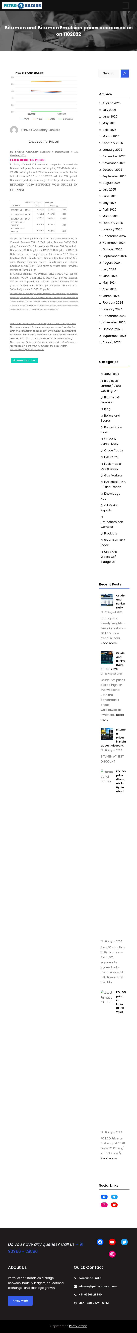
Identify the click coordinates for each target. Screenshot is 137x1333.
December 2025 (114, 156)
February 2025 (113, 223)
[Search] (125, 74)
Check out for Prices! (44, 142)
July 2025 (109, 190)
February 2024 (113, 303)
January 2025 (112, 229)
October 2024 (112, 249)
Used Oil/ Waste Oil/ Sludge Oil (109, 557)
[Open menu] (126, 6)
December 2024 (114, 236)
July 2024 (109, 269)
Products (110, 533)
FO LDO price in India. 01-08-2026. (121, 1002)
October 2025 (112, 170)
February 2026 (113, 143)
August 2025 (111, 183)
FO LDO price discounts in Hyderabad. (121, 781)
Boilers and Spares (110, 418)
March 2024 (111, 296)
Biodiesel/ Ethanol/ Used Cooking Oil (111, 386)
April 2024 (110, 289)
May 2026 (109, 123)
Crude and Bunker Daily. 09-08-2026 (113, 661)
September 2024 (115, 256)
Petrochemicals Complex (112, 524)
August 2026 (112, 103)
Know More (20, 1301)
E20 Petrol (111, 457)
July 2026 (109, 110)
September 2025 (114, 176)
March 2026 (111, 136)
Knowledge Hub (110, 496)
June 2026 (110, 117)
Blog (107, 409)
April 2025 (109, 210)
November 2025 (114, 163)
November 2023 (114, 322)
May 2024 (110, 283)
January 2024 (112, 309)
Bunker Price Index (111, 429)
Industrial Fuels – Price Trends (113, 484)
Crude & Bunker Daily (109, 441)
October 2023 (112, 329)
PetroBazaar (78, 1326)
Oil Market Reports (110, 507)
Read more (109, 643)
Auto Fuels (111, 374)
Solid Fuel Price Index (113, 542)
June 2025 (110, 196)
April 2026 (109, 130)
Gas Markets (113, 475)
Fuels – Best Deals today (111, 466)
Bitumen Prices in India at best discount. (113, 738)
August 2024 (112, 263)
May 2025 (109, 203)
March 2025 (111, 216)
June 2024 (110, 276)
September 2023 (114, 336)
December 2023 (114, 316)
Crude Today (113, 450)
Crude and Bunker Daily (120, 601)
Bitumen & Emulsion (24, 360)
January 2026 (112, 150)
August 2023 (112, 342)
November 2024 (114, 243)
